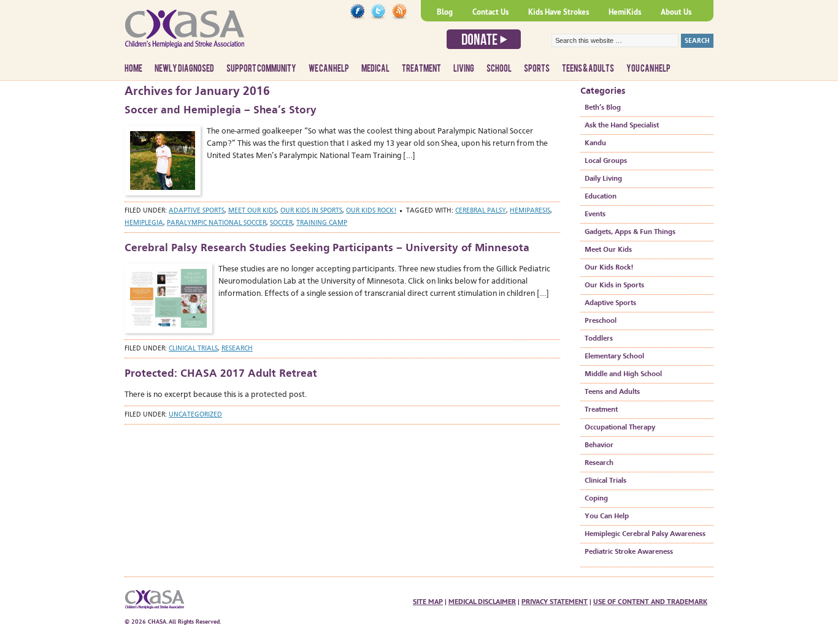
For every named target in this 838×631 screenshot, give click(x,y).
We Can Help (329, 68)
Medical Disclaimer (482, 601)
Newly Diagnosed (184, 68)
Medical (375, 68)
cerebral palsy (480, 211)
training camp (321, 223)
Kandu (595, 143)
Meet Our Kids (252, 211)
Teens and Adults (612, 392)
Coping (596, 498)
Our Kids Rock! (371, 211)
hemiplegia (144, 223)
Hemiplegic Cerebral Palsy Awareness (645, 534)
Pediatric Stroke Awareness (629, 552)
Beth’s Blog (603, 107)
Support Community (261, 68)
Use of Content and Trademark (650, 601)
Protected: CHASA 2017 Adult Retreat (221, 373)
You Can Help (648, 68)
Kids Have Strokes (558, 12)
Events (595, 214)
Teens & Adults (588, 68)
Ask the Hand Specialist (622, 125)
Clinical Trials (193, 349)
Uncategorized (195, 415)
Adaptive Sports (197, 211)
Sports (537, 68)
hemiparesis (530, 211)
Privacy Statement (554, 601)
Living (463, 68)
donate (484, 39)
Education (601, 196)
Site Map (428, 601)
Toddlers (599, 338)
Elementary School (614, 356)
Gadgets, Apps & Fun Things (630, 232)
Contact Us (490, 12)
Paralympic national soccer (216, 223)
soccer (281, 223)
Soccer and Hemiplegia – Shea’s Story (221, 110)
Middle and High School (623, 374)
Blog (445, 12)
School (499, 68)
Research (237, 349)
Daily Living (603, 179)
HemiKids (625, 12)
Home (133, 68)
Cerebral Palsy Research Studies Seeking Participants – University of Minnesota (327, 248)
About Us (676, 12)
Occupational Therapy (620, 427)
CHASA (217, 33)
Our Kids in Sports (311, 211)
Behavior (599, 445)
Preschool (601, 321)
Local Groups (606, 161)
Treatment (421, 68)
